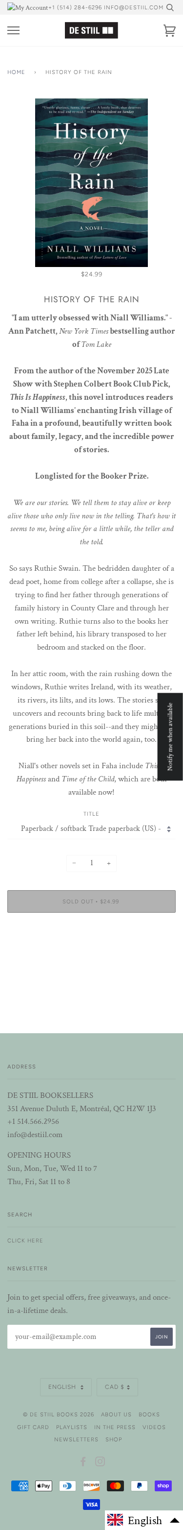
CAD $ (114, 1387)
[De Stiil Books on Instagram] (100, 1463)
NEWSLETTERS (76, 1439)
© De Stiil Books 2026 (58, 1414)
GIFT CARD (33, 1427)
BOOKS (149, 1414)
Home (16, 72)
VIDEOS (154, 1427)
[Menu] (13, 30)
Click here (25, 1240)
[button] (144, 1520)
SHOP (113, 1439)
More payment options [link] (91, 953)
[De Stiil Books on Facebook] (83, 1463)
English (63, 1387)
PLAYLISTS (71, 1427)
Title (91, 813)
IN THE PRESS (115, 1427)
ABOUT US (116, 1414)
